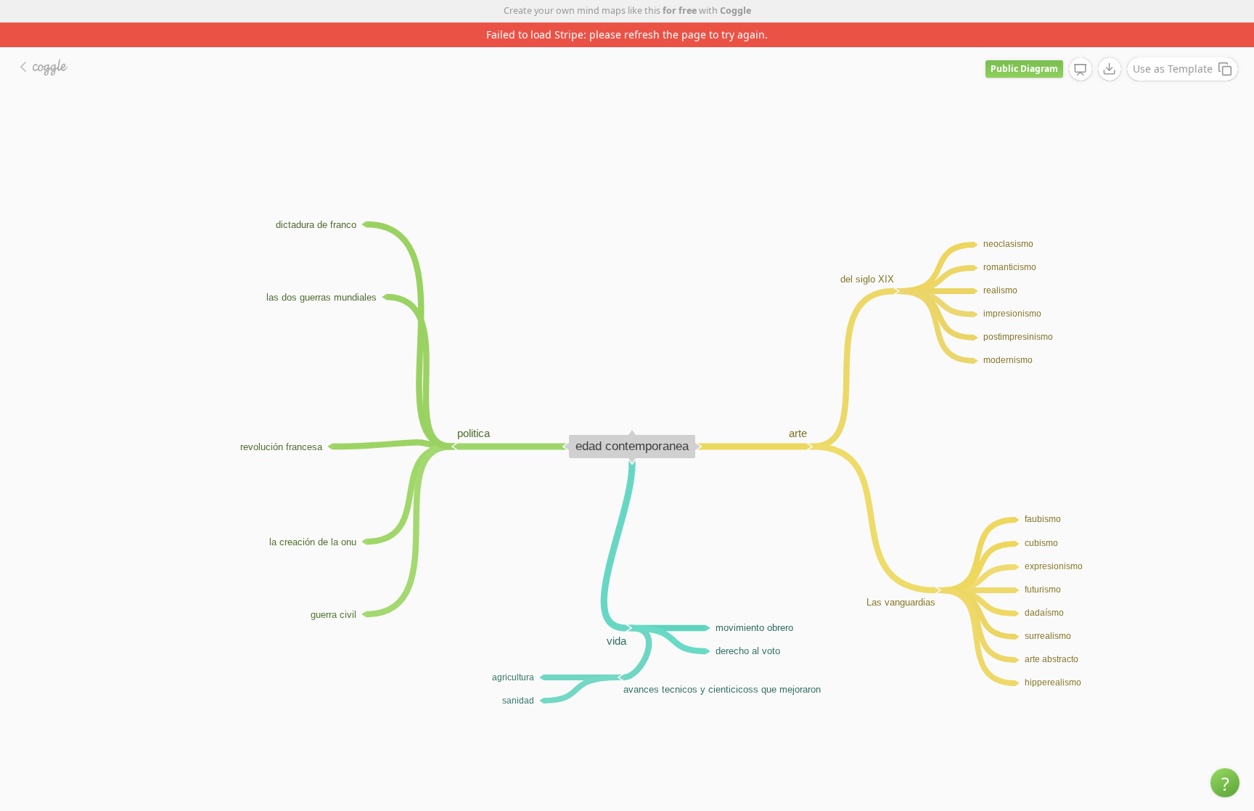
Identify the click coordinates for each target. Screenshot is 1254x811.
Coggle (735, 10)
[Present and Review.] (1080, 69)
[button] (1224, 782)
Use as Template (1173, 69)
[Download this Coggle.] (1109, 69)
